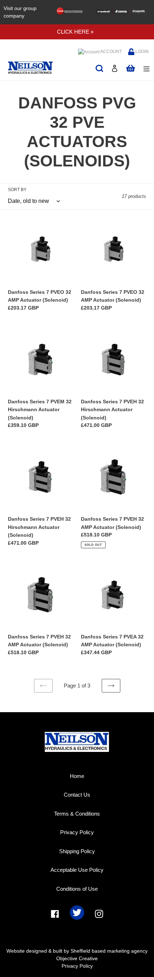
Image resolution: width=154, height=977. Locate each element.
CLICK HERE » (75, 32)
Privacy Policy (77, 832)
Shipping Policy (77, 851)
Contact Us (77, 795)
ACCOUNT (111, 51)
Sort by (17, 189)
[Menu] (146, 68)
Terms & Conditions (77, 814)
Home (77, 776)
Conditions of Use (77, 889)
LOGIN (141, 51)
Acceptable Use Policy (77, 870)
